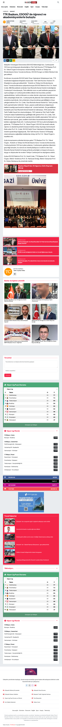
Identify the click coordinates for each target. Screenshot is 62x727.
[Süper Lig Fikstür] (57, 431)
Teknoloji (44, 7)
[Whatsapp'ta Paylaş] (10, 60)
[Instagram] (32, 685)
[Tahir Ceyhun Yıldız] (8, 271)
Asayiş (37, 7)
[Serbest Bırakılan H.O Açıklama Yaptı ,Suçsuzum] (45, 291)
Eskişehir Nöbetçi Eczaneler (12, 690)
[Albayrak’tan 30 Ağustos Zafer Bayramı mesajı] (45, 311)
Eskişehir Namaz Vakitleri (11, 694)
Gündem (12, 7)
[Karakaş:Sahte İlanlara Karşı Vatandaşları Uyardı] (17, 311)
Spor (32, 7)
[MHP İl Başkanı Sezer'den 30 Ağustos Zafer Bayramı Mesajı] (45, 332)
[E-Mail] (14, 274)
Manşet (12, 11)
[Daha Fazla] (14, 60)
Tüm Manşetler (37, 698)
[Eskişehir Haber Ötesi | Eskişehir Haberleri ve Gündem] (31, 2)
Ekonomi (20, 7)
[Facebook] (26, 685)
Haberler (5, 11)
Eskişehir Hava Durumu (40, 690)
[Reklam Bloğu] (31, 502)
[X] (29, 685)
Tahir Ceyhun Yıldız (19, 270)
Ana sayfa (4, 7)
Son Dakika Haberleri (10, 702)
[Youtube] (35, 685)
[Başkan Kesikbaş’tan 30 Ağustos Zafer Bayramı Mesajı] (17, 291)
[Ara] (58, 2)
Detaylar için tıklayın (31, 425)
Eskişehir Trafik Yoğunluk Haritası (42, 694)
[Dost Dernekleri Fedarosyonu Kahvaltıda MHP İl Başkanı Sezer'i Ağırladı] (17, 332)
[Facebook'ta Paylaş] (5, 60)
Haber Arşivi (37, 702)
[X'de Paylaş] (7, 60)
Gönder (7, 375)
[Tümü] (57, 568)
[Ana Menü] (4, 2)
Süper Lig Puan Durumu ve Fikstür (13, 698)
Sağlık (27, 7)
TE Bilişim (12, 724)
